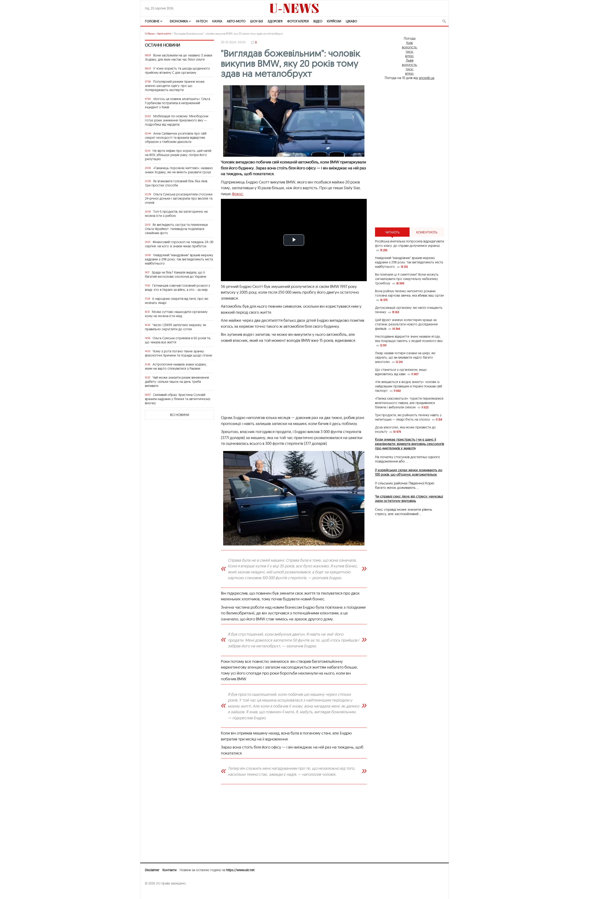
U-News (150, 33)
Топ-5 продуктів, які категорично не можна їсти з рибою (176, 213)
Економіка (179, 21)
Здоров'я (275, 21)
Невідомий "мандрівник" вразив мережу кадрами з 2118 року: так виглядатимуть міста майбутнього (179, 259)
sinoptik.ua (426, 78)
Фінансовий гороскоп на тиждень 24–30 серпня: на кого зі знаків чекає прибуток (179, 244)
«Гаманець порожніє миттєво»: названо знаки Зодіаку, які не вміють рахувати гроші (179, 170)
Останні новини (162, 45)
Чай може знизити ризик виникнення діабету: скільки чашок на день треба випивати (177, 381)
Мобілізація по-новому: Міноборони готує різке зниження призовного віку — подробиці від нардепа (176, 120)
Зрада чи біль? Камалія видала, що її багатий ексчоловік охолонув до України (175, 274)
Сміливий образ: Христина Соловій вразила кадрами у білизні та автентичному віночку (177, 399)
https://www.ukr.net (240, 870)
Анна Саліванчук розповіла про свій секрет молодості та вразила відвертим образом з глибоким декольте (175, 137)
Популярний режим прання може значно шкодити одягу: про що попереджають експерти (175, 86)
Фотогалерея (298, 21)
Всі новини (179, 415)
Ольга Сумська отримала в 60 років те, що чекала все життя (178, 340)
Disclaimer (152, 870)
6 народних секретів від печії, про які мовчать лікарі (176, 301)
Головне (152, 21)
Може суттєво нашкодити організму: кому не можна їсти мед (176, 314)
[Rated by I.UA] (155, 892)
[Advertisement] (294, 381)
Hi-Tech (202, 21)
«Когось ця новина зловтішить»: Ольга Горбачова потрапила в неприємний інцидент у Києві (177, 103)
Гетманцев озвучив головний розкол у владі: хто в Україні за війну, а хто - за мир (177, 287)
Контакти (169, 870)
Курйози (334, 21)
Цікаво (351, 21)
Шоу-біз (256, 21)
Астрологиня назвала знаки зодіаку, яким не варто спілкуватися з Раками (176, 366)
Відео (317, 21)
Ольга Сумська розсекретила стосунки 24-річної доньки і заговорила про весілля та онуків (178, 198)
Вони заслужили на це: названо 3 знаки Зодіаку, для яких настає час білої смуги (178, 57)
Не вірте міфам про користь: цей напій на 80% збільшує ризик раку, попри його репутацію (178, 155)
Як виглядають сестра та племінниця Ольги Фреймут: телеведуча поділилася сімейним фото (176, 229)
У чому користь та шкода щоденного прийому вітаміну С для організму (177, 70)
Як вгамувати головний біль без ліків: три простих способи (176, 183)
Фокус (237, 193)
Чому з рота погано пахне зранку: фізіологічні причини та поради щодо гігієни (178, 353)
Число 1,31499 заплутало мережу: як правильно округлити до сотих (175, 327)
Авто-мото (236, 21)
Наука (217, 21)
